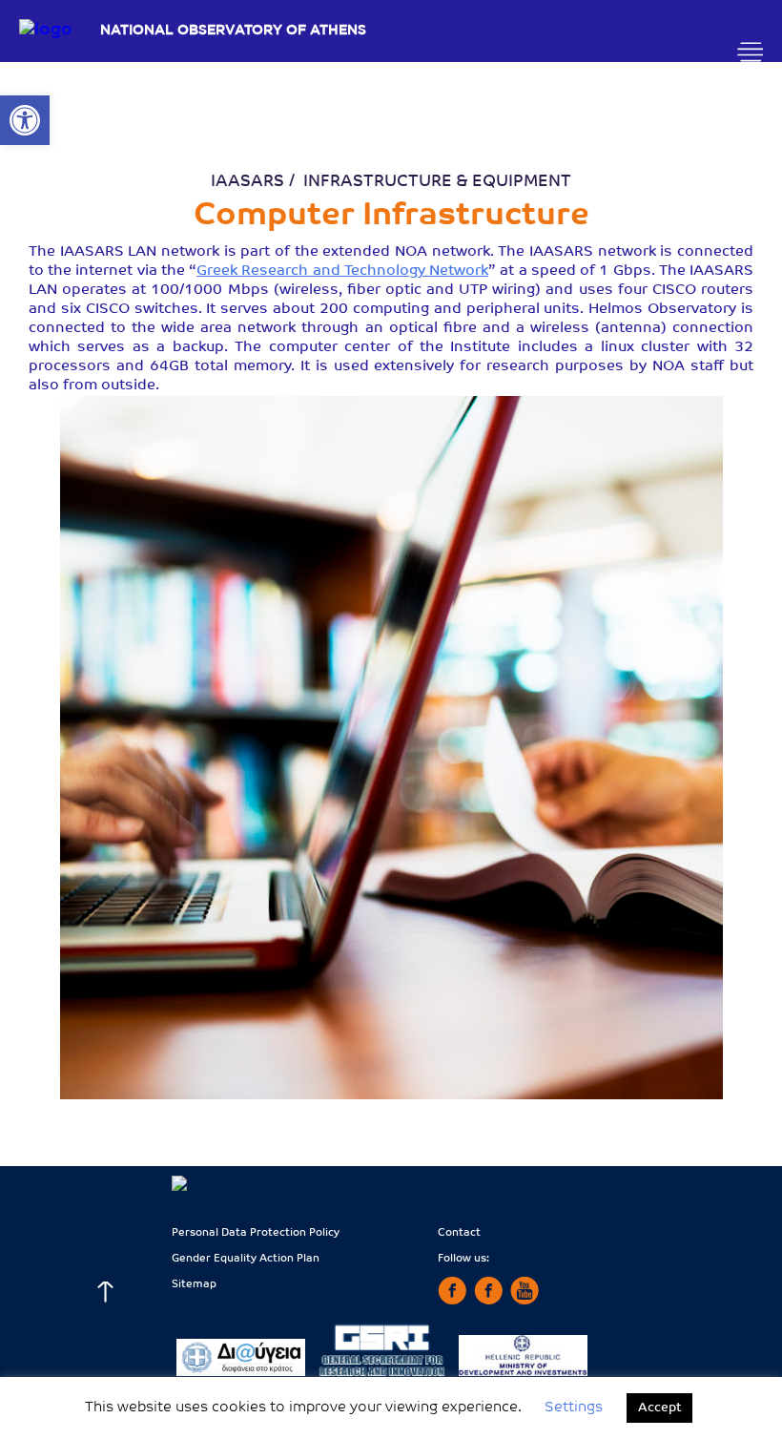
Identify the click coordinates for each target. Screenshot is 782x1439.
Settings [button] (574, 1408)
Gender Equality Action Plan (245, 1259)
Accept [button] (659, 1408)
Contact (459, 1233)
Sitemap (194, 1285)
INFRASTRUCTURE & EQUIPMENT (437, 182)
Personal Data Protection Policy (256, 1233)
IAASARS (247, 182)
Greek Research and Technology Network (342, 271)
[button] (25, 120)
